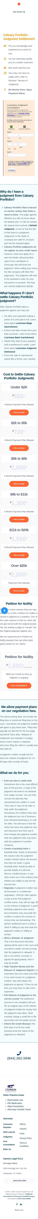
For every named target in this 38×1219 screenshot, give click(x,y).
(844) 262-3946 (19, 1058)
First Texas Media (24, 1198)
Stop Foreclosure (15, 1106)
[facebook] (17, 1204)
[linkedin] (21, 1204)
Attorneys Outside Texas (19, 1109)
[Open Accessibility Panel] (4, 610)
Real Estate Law (15, 1100)
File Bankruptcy (14, 1103)
